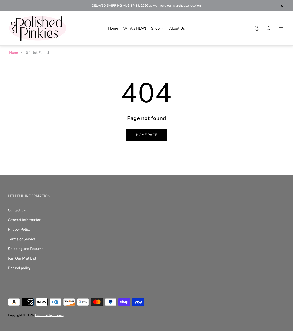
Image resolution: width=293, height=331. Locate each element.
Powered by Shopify (49, 315)
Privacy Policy (19, 229)
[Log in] (257, 28)
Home (14, 52)
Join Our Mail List (22, 258)
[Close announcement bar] (281, 6)
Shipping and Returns (25, 248)
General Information (24, 219)
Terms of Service (22, 239)
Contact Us (17, 210)
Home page (146, 134)
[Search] (269, 28)
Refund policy (19, 268)
